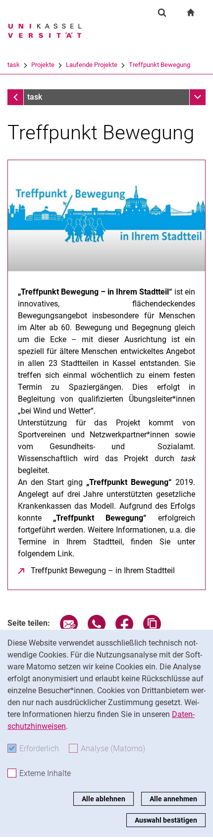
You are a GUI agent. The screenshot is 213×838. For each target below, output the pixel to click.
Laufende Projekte (91, 64)
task (13, 64)
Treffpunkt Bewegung (159, 64)
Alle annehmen (173, 799)
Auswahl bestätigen (166, 820)
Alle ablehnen (103, 799)
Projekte (42, 64)
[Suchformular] (162, 12)
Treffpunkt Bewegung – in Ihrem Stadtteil (103, 570)
